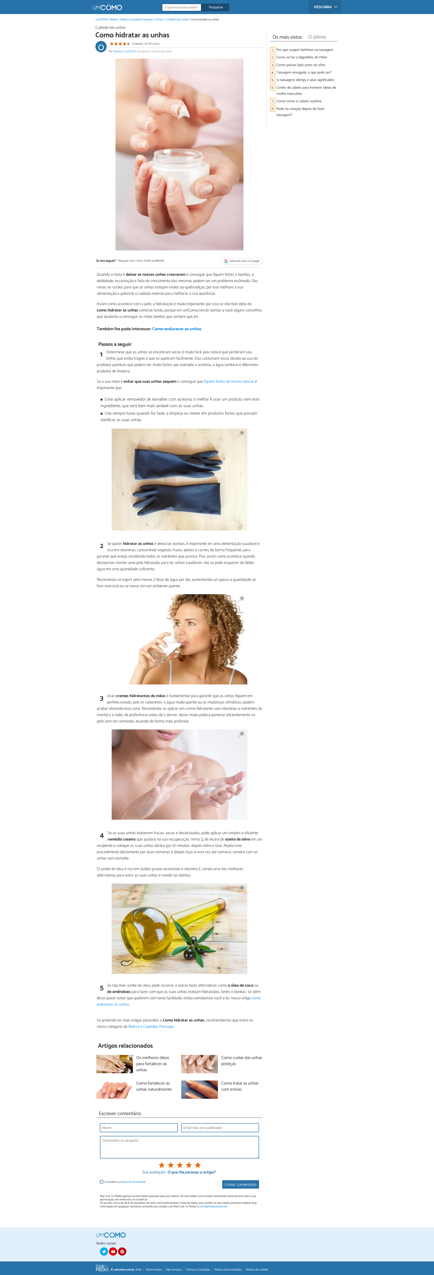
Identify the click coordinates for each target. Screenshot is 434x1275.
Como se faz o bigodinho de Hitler (301, 57)
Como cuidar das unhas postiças (241, 1061)
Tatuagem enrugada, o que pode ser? (304, 72)
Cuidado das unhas (177, 19)
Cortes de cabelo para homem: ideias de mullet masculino (306, 91)
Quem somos (153, 1269)
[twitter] (104, 1251)
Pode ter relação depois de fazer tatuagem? (300, 112)
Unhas (159, 19)
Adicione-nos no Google (244, 261)
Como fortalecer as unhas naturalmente (154, 1086)
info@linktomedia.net (213, 1206)
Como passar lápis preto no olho (300, 65)
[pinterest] (122, 1251)
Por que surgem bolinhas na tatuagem (304, 50)
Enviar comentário (240, 1184)
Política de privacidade (228, 1269)
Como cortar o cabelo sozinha (298, 101)
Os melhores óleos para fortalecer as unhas (152, 1064)
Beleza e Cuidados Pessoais (136, 19)
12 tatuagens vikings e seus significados (305, 80)
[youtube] (113, 1251)
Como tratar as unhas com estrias (240, 1086)
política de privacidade (132, 1182)
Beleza (114, 19)
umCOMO (101, 19)
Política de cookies (257, 1269)
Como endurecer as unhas (176, 328)
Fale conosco (174, 1269)
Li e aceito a (125, 1182)
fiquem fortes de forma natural (228, 381)
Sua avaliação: (153, 1172)
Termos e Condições (198, 1269)
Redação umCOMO (124, 51)
